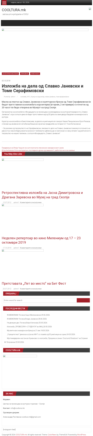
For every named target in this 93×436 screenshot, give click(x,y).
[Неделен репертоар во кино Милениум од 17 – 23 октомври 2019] (23, 220)
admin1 (16, 202)
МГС (28, 97)
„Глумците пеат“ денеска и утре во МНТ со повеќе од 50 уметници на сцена (36, 334)
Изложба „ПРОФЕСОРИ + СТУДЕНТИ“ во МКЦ (25, 327)
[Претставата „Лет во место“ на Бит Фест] (23, 265)
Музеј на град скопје (37, 97)
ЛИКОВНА (24, 74)
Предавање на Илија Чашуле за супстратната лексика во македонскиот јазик (33, 148)
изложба (23, 97)
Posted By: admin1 (10, 97)
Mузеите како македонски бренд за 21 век (23, 330)
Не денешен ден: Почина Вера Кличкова (22, 323)
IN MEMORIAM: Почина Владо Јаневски (22, 319)
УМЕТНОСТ (35, 74)
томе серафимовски (62, 97)
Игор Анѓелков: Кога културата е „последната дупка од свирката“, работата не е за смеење (38, 150)
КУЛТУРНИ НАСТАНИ (10, 74)
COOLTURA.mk (14, 10)
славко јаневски (50, 97)
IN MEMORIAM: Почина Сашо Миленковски (24, 315)
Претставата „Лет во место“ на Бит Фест (34, 283)
